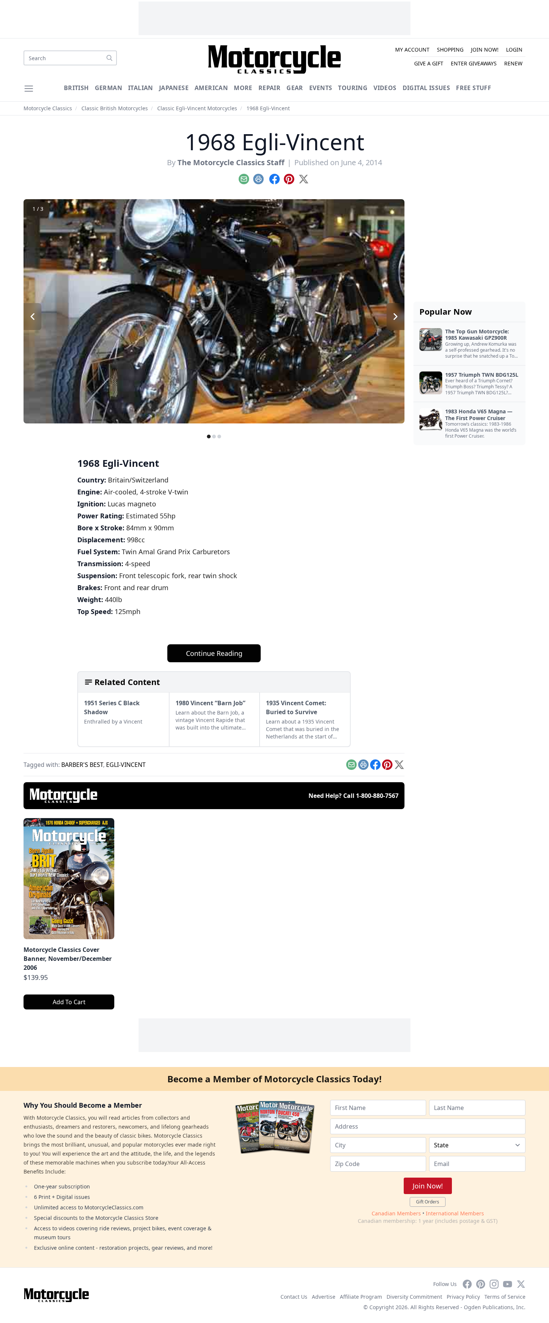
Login (514, 49)
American (211, 88)
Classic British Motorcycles (114, 108)
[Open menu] (29, 88)
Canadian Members (396, 1213)
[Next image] (395, 316)
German (108, 88)
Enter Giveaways (474, 63)
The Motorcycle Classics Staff (230, 162)
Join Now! (485, 49)
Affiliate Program (361, 1296)
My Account (412, 49)
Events (320, 88)
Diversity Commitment (414, 1296)
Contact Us (293, 1296)
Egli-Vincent (126, 765)
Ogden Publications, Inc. (494, 1307)
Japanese (174, 88)
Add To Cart (69, 1002)
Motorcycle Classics (48, 108)
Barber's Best (82, 765)
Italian (140, 88)
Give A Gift (428, 63)
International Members (455, 1213)
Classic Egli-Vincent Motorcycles (197, 108)
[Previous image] (32, 316)
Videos (384, 88)
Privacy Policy (463, 1296)
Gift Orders (427, 1202)
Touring (352, 88)
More (243, 88)
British (76, 88)
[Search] (109, 58)
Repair (269, 88)
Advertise (323, 1296)
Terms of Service (504, 1296)
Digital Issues (426, 88)
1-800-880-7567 (377, 796)
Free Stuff (473, 88)
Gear (294, 88)
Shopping (450, 49)
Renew (513, 63)
